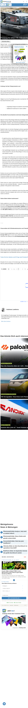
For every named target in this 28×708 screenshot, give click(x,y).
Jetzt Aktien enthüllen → (14, 598)
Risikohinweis (16, 605)
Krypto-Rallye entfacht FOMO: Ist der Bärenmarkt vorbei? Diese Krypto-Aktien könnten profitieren (12, 572)
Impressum (11, 605)
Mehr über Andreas (5, 321)
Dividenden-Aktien (6, 41)
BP (10, 47)
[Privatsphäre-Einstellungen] (4, 703)
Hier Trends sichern (20, 62)
